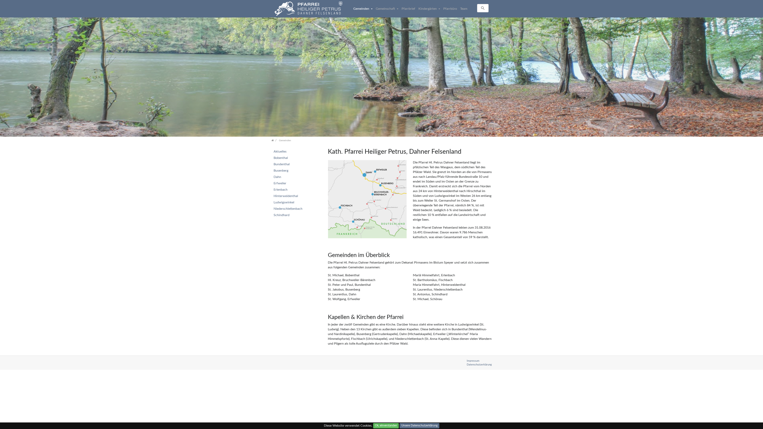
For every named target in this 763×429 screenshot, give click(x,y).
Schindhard (282, 215)
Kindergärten (428, 8)
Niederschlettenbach (288, 208)
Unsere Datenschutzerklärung (419, 425)
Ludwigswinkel (284, 202)
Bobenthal (281, 157)
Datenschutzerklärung (479, 364)
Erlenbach (281, 189)
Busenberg (281, 170)
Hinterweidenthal (286, 196)
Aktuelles (280, 151)
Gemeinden (361, 8)
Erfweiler (280, 183)
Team (463, 8)
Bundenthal (282, 164)
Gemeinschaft (386, 8)
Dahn (277, 177)
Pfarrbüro (450, 8)
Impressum (473, 361)
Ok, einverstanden (386, 425)
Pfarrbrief (408, 8)
